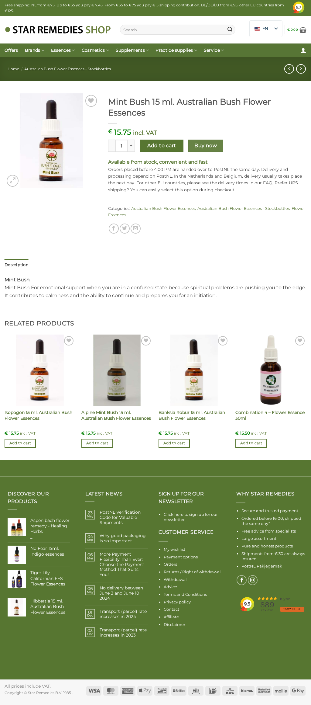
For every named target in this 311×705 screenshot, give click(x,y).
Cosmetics (93, 50)
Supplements (130, 50)
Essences (61, 50)
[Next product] (289, 69)
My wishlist (174, 549)
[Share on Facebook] (114, 229)
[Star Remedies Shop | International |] (58, 30)
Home (13, 69)
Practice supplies (174, 50)
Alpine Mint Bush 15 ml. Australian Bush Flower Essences (116, 415)
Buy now (205, 145)
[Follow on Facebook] (242, 580)
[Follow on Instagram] (253, 580)
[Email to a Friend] (136, 229)
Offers (11, 50)
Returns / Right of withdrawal (192, 571)
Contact (171, 609)
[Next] (306, 396)
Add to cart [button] (20, 443)
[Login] (303, 50)
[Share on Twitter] (125, 229)
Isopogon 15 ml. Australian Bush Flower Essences (38, 415)
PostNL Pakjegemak (261, 566)
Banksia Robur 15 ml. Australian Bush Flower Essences (192, 415)
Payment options (181, 556)
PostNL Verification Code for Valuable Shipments (120, 517)
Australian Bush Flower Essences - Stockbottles (67, 69)
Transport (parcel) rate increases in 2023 (123, 632)
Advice (170, 586)
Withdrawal (175, 579)
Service (212, 50)
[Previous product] (301, 69)
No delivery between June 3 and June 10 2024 (121, 593)
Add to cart (161, 145)
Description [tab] (17, 264)
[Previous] (4, 396)
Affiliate (171, 616)
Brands (32, 50)
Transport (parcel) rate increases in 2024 (123, 614)
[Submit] (230, 30)
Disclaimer (174, 624)
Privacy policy (177, 601)
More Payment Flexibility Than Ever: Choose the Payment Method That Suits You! (122, 564)
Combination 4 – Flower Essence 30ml (270, 415)
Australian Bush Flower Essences (163, 208)
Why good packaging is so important (123, 538)
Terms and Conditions (185, 594)
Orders (170, 564)
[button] (296, 29)
